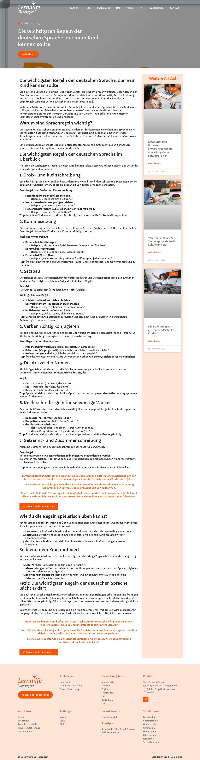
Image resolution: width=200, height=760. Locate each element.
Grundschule (149, 724)
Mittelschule (149, 735)
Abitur (21, 717)
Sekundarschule (151, 742)
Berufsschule (150, 717)
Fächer (74, 7)
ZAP (62, 724)
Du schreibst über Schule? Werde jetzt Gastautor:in (118, 730)
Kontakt (174, 7)
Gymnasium (149, 728)
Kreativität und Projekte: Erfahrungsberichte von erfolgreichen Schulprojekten (160, 148)
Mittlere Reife (25, 731)
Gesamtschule (150, 720)
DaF (118, 7)
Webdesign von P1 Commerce (167, 757)
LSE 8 (62, 720)
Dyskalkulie (103, 7)
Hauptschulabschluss (29, 728)
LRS (89, 7)
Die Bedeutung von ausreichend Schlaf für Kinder (162, 330)
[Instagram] (145, 699)
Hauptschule (149, 731)
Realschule (148, 738)
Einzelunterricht (109, 717)
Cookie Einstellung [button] (69, 689)
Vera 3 (63, 717)
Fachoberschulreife (28, 724)
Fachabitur (23, 720)
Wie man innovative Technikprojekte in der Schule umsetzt (162, 241)
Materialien (157, 7)
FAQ (141, 7)
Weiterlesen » (154, 163)
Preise (130, 7)
